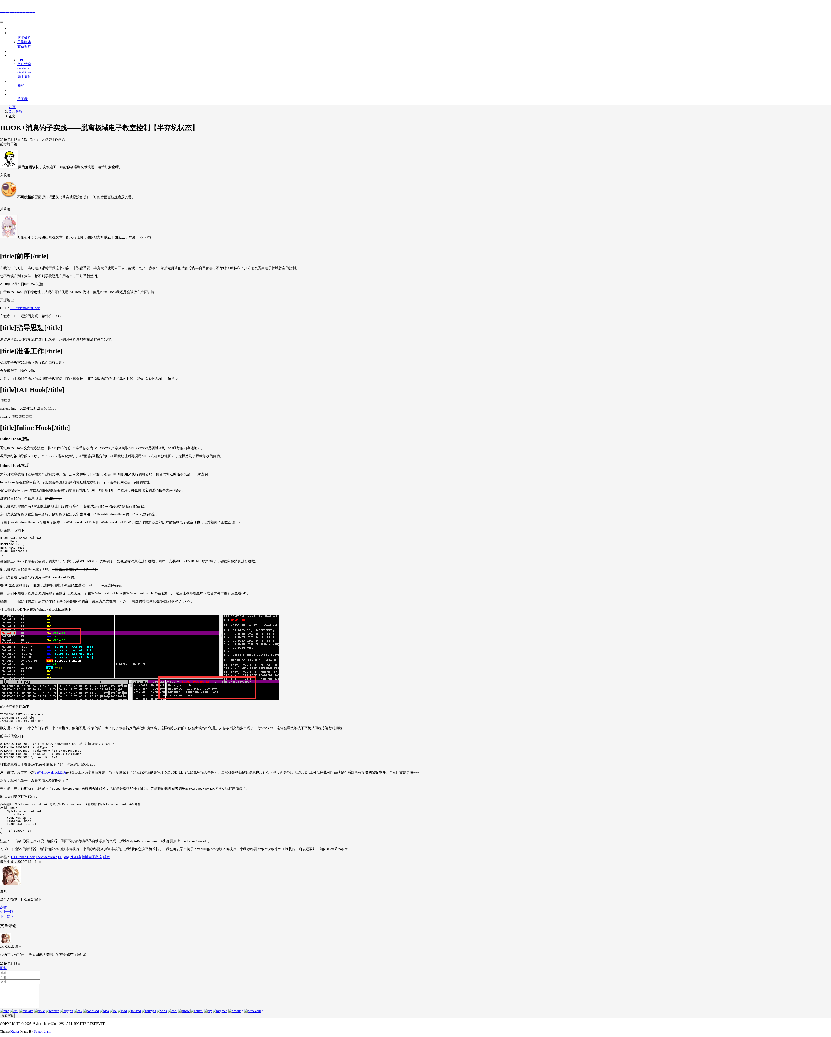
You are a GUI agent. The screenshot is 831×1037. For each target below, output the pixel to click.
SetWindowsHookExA (50, 772)
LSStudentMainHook (25, 308)
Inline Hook (26, 857)
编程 (106, 857)
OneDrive (24, 72)
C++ (14, 857)
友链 (12, 90)
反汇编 (75, 857)
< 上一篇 (6, 912)
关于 (12, 94)
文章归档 (24, 46)
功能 (12, 81)
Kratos (14, 1031)
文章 (12, 33)
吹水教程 (24, 37)
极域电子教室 (92, 857)
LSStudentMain (46, 857)
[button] (3, 907)
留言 (12, 51)
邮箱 (20, 85)
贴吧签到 (24, 76)
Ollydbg (63, 857)
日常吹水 (24, 42)
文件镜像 (24, 64)
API (20, 60)
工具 (12, 55)
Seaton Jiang (42, 1031)
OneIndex (24, 68)
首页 (12, 28)
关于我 (22, 99)
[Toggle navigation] (1, 22)
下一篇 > (6, 916)
